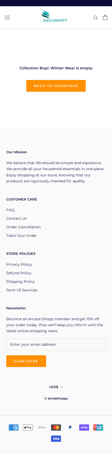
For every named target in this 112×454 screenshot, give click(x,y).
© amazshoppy (56, 398)
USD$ (53, 387)
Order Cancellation (23, 227)
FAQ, (10, 210)
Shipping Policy (20, 281)
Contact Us (16, 218)
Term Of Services (21, 290)
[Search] (96, 17)
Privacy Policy (19, 264)
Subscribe (26, 361)
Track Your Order (21, 235)
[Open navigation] (7, 17)
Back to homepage (56, 86)
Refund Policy (19, 273)
